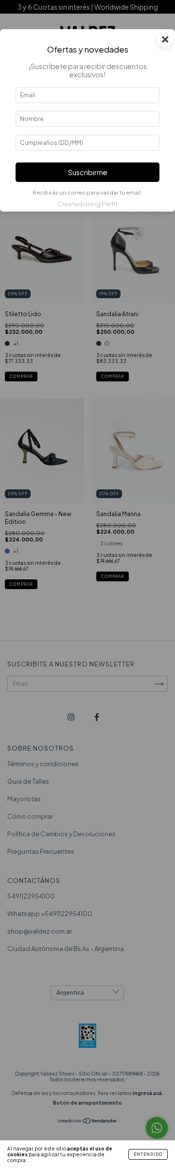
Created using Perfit (87, 204)
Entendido (148, 1154)
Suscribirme (87, 172)
